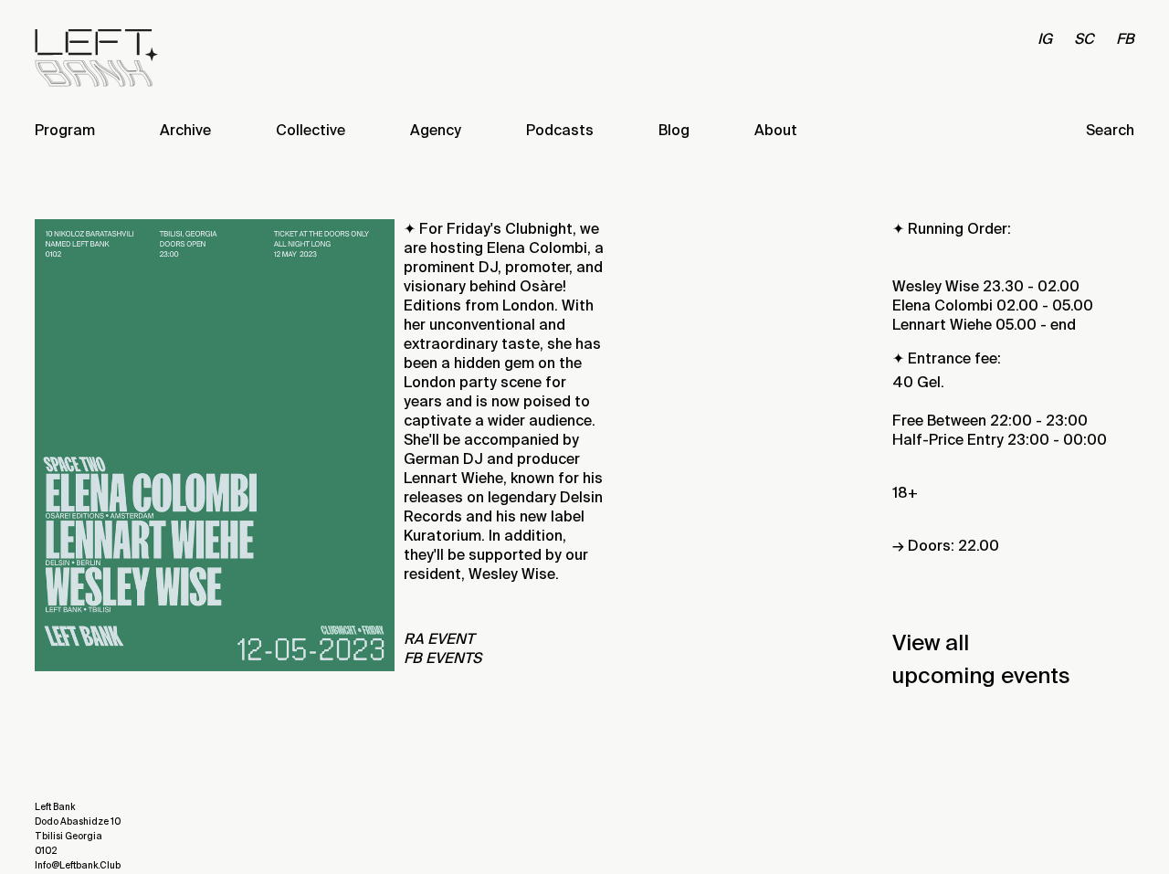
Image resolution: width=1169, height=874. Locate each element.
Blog (674, 130)
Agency (435, 130)
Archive (185, 130)
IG (1044, 38)
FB (1125, 38)
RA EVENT (439, 638)
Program (65, 130)
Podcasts (560, 130)
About (775, 130)
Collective (310, 130)
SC (1084, 38)
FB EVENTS (442, 658)
